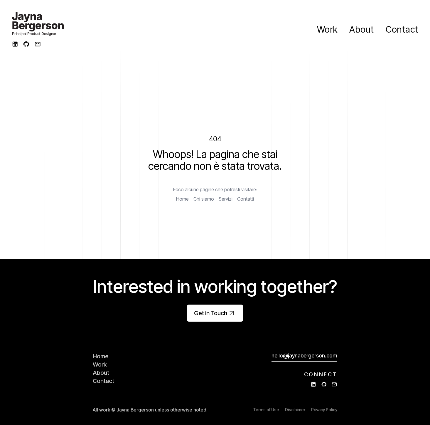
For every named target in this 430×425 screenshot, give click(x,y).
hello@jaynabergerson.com (304, 355)
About (361, 29)
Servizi (225, 199)
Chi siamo (203, 199)
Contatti (245, 199)
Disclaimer (295, 409)
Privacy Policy (324, 409)
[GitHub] (26, 44)
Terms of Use (266, 409)
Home (182, 199)
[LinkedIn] (15, 44)
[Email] (37, 44)
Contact (402, 29)
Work (327, 29)
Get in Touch (210, 313)
